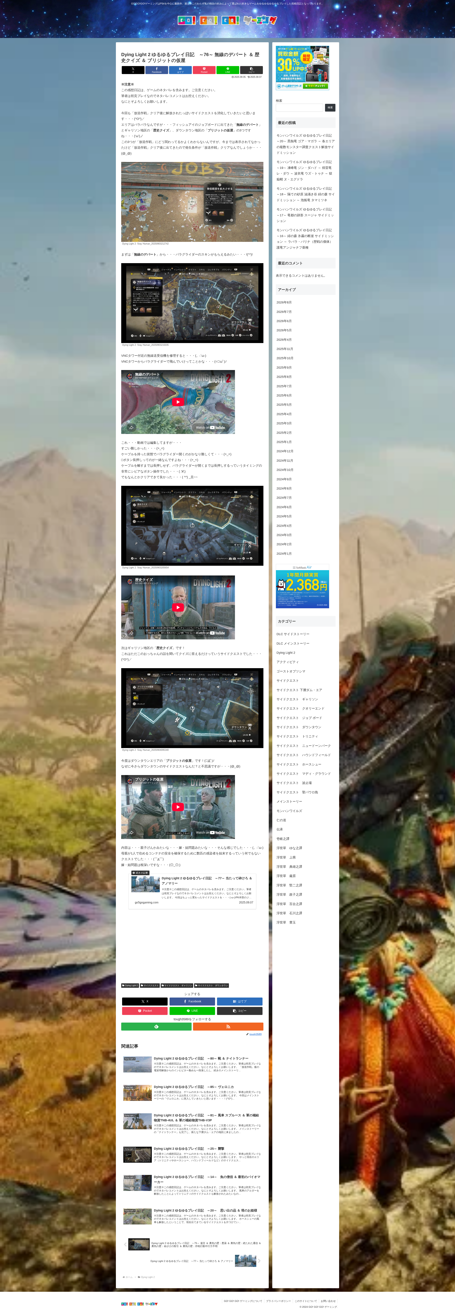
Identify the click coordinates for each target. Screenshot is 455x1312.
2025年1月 (284, 442)
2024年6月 (284, 507)
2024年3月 (284, 535)
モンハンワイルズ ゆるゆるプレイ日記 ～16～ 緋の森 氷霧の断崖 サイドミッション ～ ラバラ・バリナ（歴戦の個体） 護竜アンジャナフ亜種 (305, 238)
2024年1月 (284, 553)
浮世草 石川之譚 (289, 913)
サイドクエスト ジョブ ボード (299, 718)
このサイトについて (306, 1301)
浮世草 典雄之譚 (289, 866)
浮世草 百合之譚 (289, 904)
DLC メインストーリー (293, 643)
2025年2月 (284, 432)
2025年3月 (284, 423)
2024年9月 (284, 479)
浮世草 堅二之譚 (289, 885)
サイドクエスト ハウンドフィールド (304, 755)
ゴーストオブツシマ (291, 671)
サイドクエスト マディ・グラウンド (304, 773)
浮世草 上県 (286, 857)
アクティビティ (288, 662)
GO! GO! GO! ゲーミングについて (243, 1301)
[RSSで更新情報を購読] (228, 1027)
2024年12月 (285, 451)
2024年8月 (284, 488)
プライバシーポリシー (278, 1301)
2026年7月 (284, 312)
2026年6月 (284, 321)
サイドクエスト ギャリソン (178, 985)
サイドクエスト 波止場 (294, 783)
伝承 (280, 829)
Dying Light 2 (131, 985)
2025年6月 (284, 395)
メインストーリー (289, 801)
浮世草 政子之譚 (289, 894)
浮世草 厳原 (286, 876)
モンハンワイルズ (289, 811)
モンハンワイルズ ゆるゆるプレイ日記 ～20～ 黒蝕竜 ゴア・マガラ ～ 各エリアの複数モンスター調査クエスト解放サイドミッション (306, 144)
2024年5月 (284, 516)
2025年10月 (285, 358)
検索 (279, 100)
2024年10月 (285, 470)
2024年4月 (284, 526)
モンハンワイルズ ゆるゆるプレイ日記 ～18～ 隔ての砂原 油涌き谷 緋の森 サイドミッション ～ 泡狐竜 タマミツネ (306, 194)
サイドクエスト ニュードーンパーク (304, 746)
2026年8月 (284, 302)
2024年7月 (284, 497)
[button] (251, 70)
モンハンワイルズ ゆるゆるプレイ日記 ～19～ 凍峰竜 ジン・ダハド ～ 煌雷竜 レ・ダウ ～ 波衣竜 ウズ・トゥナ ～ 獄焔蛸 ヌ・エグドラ (304, 170)
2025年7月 (284, 386)
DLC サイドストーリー (293, 634)
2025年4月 (284, 414)
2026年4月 (284, 339)
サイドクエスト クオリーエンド (301, 708)
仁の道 (281, 820)
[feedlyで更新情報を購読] (156, 1027)
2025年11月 (285, 349)
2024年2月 (284, 544)
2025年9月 (284, 367)
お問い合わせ (328, 1301)
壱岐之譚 (283, 839)
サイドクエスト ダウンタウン (213, 985)
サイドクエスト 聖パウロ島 (297, 792)
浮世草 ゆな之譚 (289, 848)
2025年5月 (284, 404)
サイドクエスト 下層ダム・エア (299, 690)
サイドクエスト (151, 985)
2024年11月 (285, 460)
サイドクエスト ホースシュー (299, 764)
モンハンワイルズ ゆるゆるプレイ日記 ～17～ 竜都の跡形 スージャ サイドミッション (305, 215)
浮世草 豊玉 (286, 922)
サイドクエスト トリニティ (297, 736)
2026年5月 (284, 330)
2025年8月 (284, 377)
